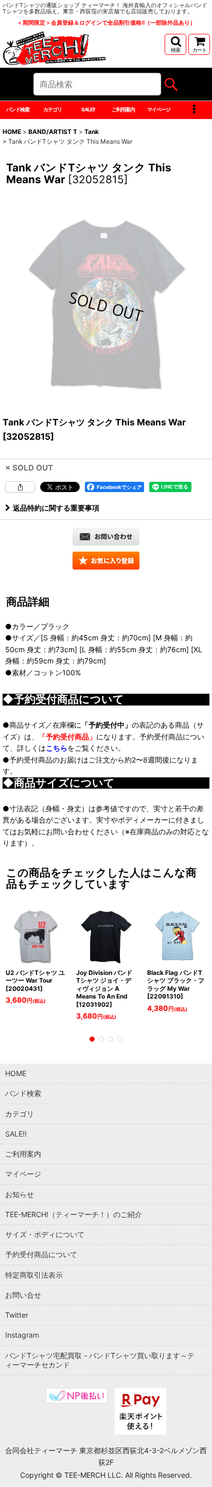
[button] (175, 44)
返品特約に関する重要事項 (56, 507)
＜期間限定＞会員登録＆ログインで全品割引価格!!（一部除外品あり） (106, 22)
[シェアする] (20, 487)
